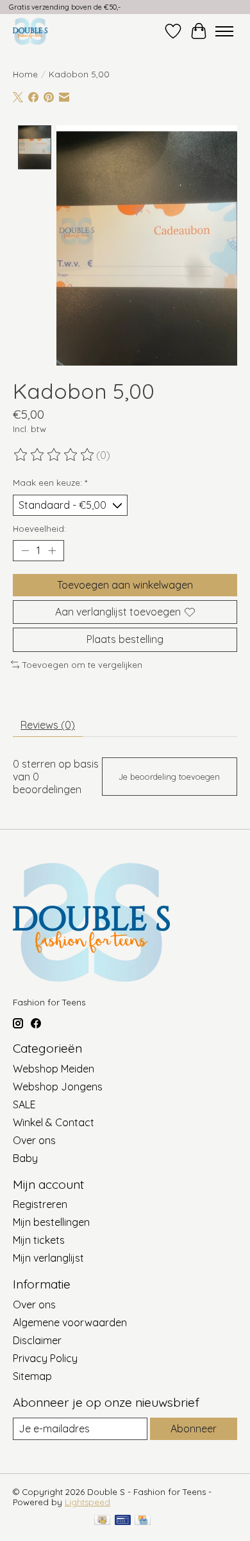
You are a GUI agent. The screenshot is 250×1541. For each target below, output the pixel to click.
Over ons (34, 1140)
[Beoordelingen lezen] (54, 455)
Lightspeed (87, 1502)
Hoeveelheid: (39, 528)
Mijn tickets (39, 1240)
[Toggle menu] (224, 31)
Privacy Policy (45, 1358)
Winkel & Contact (53, 1122)
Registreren (40, 1204)
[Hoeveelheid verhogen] (52, 551)
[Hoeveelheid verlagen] (25, 551)
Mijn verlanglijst (48, 1257)
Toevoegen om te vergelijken (82, 665)
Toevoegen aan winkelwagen (125, 584)
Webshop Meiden (53, 1068)
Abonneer (194, 1428)
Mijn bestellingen (51, 1222)
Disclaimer (37, 1340)
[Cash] (102, 1521)
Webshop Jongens (58, 1086)
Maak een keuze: (50, 482)
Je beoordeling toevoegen (169, 776)
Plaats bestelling (125, 639)
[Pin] (123, 1521)
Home (25, 74)
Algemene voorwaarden (70, 1322)
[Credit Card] (143, 1521)
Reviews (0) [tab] (48, 724)
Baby (25, 1158)
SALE (24, 1104)
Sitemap (32, 1376)
